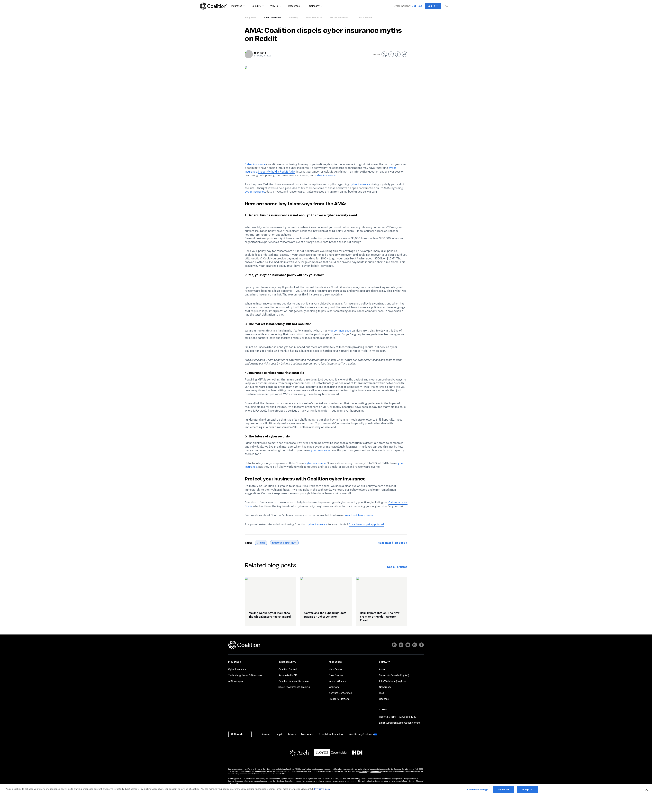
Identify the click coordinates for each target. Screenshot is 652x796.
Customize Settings (477, 789)
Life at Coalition (364, 17)
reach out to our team (359, 515)
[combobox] (241, 734)
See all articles (397, 567)
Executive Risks (314, 17)
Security (293, 17)
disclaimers (375, 771)
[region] (326, 790)
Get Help (417, 6)
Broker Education (339, 17)
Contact (384, 709)
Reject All (503, 789)
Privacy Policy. (322, 789)
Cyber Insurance (272, 17)
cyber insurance (325, 175)
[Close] (646, 789)
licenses (363, 771)
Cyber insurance (255, 164)
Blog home (250, 17)
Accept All (527, 789)
